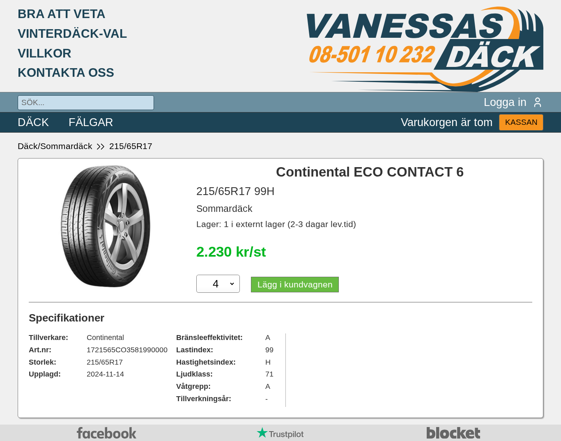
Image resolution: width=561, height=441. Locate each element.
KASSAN (521, 122)
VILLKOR (44, 53)
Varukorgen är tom (446, 122)
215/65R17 (130, 146)
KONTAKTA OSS (66, 72)
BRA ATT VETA (62, 14)
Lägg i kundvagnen (295, 284)
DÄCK (33, 122)
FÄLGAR (91, 122)
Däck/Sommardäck (55, 146)
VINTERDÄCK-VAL (72, 33)
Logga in (505, 102)
